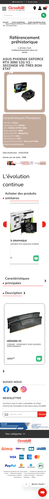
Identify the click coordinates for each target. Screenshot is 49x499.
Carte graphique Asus (36, 22)
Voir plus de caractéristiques (12, 144)
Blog (33, 477)
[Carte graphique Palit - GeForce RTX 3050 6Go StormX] (21, 233)
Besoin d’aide (32, 2)
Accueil (5, 22)
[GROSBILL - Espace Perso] (40, 8)
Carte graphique (18, 22)
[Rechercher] (43, 15)
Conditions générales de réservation (15, 472)
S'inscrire (42, 414)
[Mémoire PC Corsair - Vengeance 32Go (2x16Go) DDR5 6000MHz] (24, 334)
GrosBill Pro (19, 2)
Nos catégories (13, 434)
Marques (27, 477)
